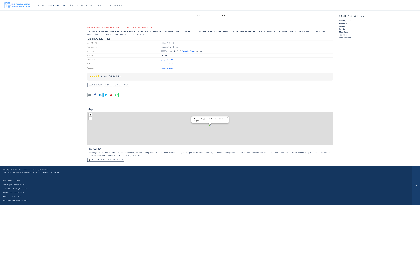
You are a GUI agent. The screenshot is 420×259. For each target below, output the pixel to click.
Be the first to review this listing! (107, 160)
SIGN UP (102, 5)
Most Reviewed (345, 38)
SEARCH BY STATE (58, 5)
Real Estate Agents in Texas (13, 193)
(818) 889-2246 (167, 60)
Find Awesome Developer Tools (15, 200)
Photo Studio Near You (12, 196)
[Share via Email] (89, 95)
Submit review (95, 85)
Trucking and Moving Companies (15, 189)
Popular (342, 29)
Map (126, 85)
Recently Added (345, 21)
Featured (342, 26)
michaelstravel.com (168, 68)
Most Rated (343, 32)
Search (222, 15)
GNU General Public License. (48, 172)
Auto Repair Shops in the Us (13, 185)
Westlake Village (188, 51)
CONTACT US (117, 5)
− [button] (90, 118)
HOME (42, 5)
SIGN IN (90, 5)
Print (107, 85)
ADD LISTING (77, 5)
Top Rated (343, 35)
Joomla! (6, 172)
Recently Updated (346, 23)
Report (117, 85)
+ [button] (90, 114)
